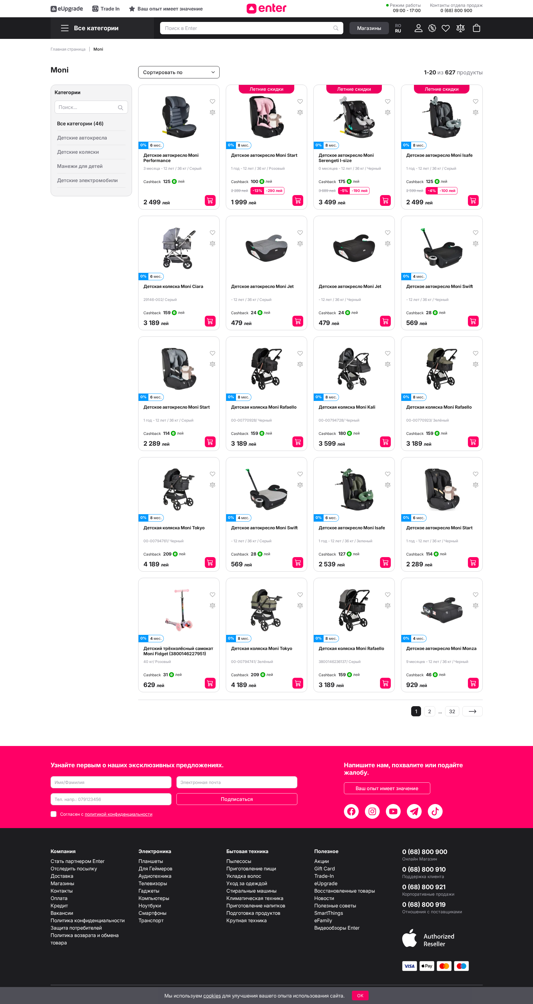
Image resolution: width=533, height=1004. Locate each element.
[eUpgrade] (67, 8)
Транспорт (150, 920)
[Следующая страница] (472, 711)
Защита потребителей (76, 928)
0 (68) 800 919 (424, 904)
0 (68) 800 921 (423, 887)
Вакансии (62, 913)
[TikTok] (435, 811)
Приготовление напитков (255, 905)
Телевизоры (152, 883)
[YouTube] (393, 811)
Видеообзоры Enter (337, 928)
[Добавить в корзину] (210, 200)
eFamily (323, 920)
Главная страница (68, 49)
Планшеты (150, 861)
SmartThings (328, 913)
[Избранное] (446, 28)
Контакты (62, 891)
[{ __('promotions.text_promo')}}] (432, 28)
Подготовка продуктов (253, 913)
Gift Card (324, 868)
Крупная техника (246, 920)
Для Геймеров (155, 868)
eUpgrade (325, 883)
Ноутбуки (149, 905)
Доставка (62, 876)
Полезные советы (335, 905)
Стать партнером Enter (78, 861)
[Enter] (267, 9)
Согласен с (106, 814)
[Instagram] (372, 811)
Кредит (59, 905)
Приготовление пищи (251, 868)
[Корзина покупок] (476, 28)
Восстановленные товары (344, 891)
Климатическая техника (254, 898)
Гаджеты (148, 891)
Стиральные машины (251, 891)
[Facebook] (351, 811)
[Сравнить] (460, 28)
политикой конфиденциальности (118, 814)
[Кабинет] (419, 28)
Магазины (62, 883)
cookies (212, 996)
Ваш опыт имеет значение (387, 788)
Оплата (59, 898)
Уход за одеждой (246, 883)
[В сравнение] (212, 111)
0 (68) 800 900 (424, 852)
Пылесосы (238, 861)
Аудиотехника (154, 876)
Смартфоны (152, 913)
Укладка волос (243, 876)
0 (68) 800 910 (424, 869)
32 (452, 711)
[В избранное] (212, 101)
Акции (321, 861)
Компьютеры (153, 898)
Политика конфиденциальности (88, 920)
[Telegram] (414, 811)
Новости (324, 898)
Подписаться (237, 799)
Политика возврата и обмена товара (85, 939)
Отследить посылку (74, 868)
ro (398, 25)
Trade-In (324, 876)
